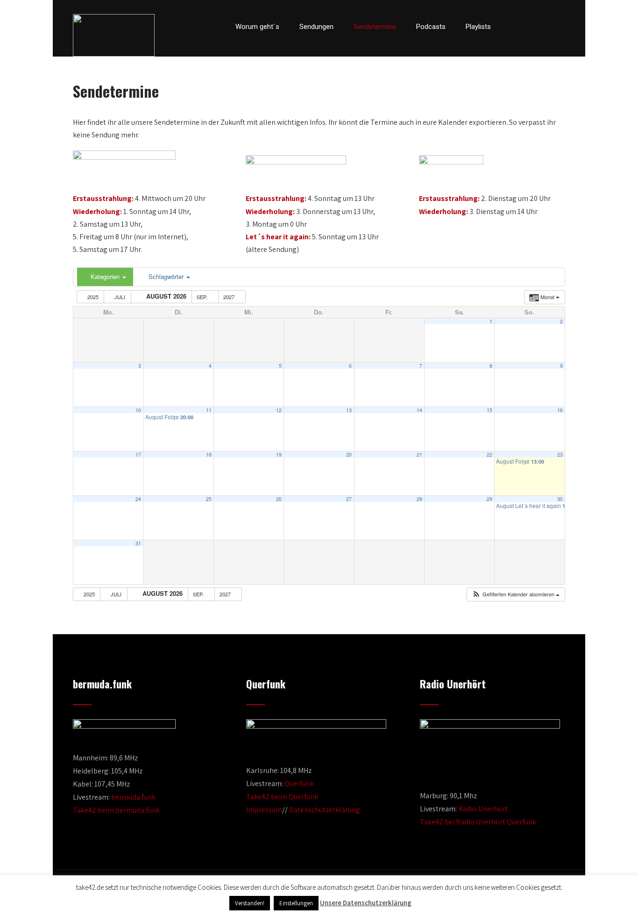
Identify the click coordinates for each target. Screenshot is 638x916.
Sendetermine (375, 26)
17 (138, 454)
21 (419, 454)
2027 (229, 297)
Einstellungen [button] (296, 903)
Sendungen (316, 26)
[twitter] (529, 26)
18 (209, 454)
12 (279, 410)
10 (138, 410)
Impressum (264, 810)
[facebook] (513, 26)
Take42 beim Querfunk (282, 797)
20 (349, 454)
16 (560, 410)
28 (419, 498)
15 (489, 410)
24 (138, 498)
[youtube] (545, 26)
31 (138, 543)
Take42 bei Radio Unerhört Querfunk (478, 822)
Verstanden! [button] (249, 903)
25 (209, 498)
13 (349, 410)
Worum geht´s (257, 26)
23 (560, 454)
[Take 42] (114, 35)
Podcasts (431, 26)
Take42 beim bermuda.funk (116, 810)
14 (419, 410)
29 (489, 498)
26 (279, 498)
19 (279, 454)
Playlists (478, 26)
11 (209, 410)
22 (489, 454)
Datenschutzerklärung (324, 810)
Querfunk (299, 783)
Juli (120, 297)
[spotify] (562, 26)
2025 (93, 297)
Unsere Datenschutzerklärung (365, 902)
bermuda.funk (133, 797)
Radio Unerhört (483, 809)
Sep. (203, 297)
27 (349, 498)
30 (560, 498)
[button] (515, 594)
